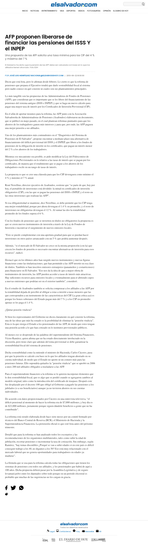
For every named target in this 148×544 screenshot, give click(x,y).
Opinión (107, 11)
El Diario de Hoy (120, 11)
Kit (100, 531)
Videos (81, 11)
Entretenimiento (49, 11)
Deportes (70, 11)
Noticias (34, 11)
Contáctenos (65, 531)
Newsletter (89, 531)
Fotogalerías (93, 11)
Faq (78, 531)
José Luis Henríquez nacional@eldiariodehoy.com (36, 75)
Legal (52, 531)
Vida (62, 11)
